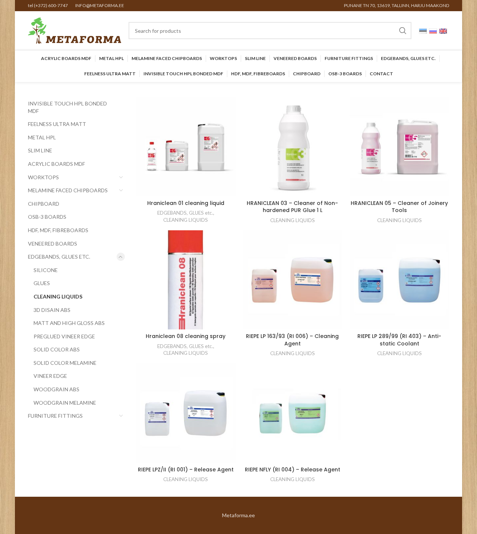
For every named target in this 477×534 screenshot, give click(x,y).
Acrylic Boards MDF (56, 164)
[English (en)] (443, 30)
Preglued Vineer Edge (64, 336)
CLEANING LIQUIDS (58, 296)
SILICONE (46, 270)
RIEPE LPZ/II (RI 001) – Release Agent (186, 469)
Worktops (43, 177)
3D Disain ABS (52, 310)
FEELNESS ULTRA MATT (57, 124)
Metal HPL (42, 137)
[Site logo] (74, 30)
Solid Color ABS (57, 349)
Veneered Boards (52, 243)
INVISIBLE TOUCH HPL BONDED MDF (67, 107)
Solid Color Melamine (65, 363)
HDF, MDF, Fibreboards (58, 230)
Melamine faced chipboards (68, 190)
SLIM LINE (40, 150)
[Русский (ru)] (433, 30)
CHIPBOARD (43, 203)
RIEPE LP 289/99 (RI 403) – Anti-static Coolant (399, 339)
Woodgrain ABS (56, 389)
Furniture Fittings (55, 416)
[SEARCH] (402, 30)
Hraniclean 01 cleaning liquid (185, 203)
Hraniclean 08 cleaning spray (185, 336)
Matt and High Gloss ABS (69, 323)
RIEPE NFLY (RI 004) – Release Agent (292, 469)
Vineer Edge (50, 376)
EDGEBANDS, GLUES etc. (59, 256)
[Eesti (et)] (423, 30)
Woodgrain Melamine (65, 402)
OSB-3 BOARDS (47, 217)
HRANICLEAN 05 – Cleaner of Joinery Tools (399, 206)
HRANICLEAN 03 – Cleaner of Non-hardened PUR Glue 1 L (292, 206)
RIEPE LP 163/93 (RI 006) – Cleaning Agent (292, 339)
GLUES (42, 283)
